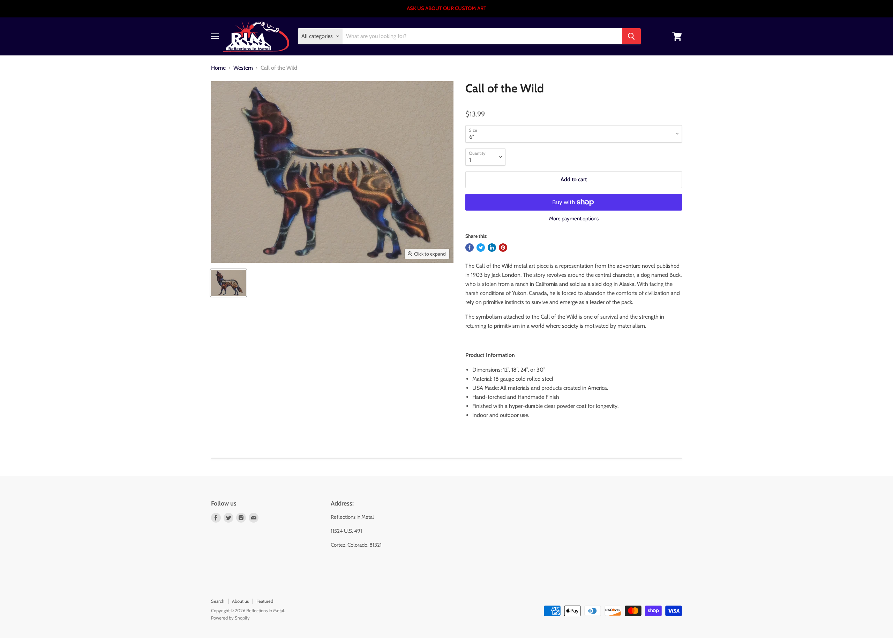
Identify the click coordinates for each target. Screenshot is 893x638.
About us (240, 601)
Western (243, 68)
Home (218, 68)
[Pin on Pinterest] (503, 247)
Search (217, 601)
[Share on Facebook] (469, 247)
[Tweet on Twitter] (480, 247)
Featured (264, 601)
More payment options (574, 219)
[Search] (631, 36)
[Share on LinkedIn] (492, 247)
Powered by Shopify (230, 618)
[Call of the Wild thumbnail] (228, 283)
